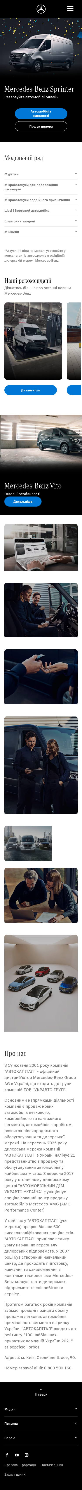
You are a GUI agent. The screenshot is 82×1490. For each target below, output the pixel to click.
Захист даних (14, 1474)
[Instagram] (26, 1455)
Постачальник (52, 1465)
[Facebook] (7, 1455)
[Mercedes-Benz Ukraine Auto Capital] (41, 9)
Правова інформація (20, 1465)
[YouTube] (16, 1455)
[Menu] (70, 9)
